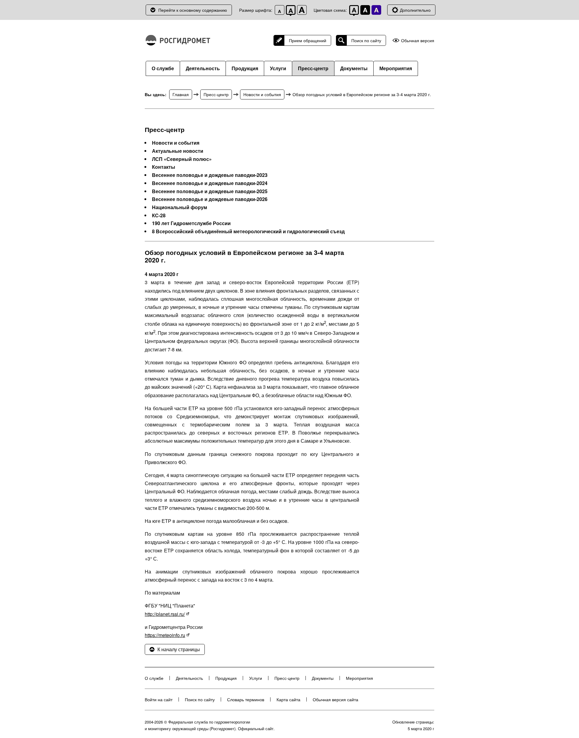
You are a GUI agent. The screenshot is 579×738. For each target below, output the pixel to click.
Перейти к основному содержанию (192, 10)
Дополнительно (415, 10)
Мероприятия (395, 68)
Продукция (245, 68)
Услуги (278, 68)
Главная (180, 94)
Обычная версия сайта (335, 699)
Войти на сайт (158, 699)
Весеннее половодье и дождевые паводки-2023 (209, 175)
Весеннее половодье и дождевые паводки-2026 (209, 199)
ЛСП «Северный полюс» (182, 159)
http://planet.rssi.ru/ (165, 614)
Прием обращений (307, 40)
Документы (354, 68)
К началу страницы (178, 649)
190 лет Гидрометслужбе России (191, 223)
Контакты (163, 167)
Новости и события (262, 94)
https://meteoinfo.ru (165, 635)
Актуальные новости (177, 151)
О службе (163, 68)
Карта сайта (288, 699)
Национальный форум (179, 207)
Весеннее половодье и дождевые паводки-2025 (209, 191)
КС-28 (159, 215)
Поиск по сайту (366, 40)
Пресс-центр (313, 68)
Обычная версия (417, 40)
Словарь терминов (245, 699)
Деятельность (203, 68)
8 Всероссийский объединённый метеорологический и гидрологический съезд (248, 231)
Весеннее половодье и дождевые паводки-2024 (209, 183)
